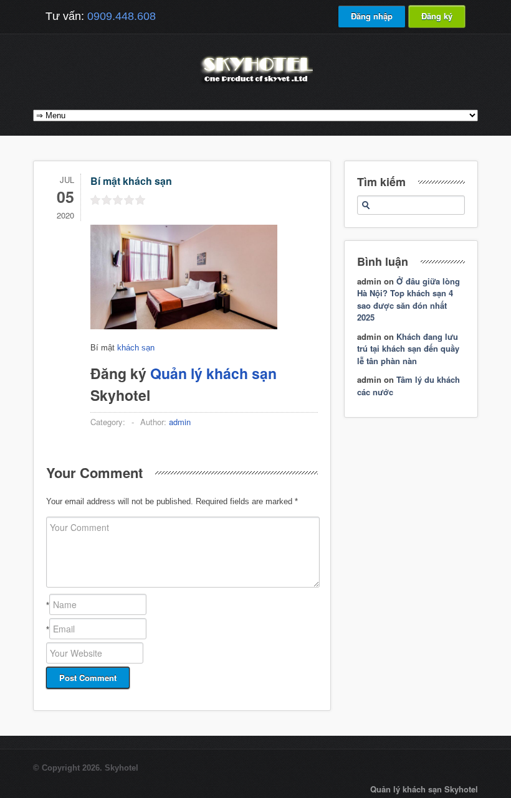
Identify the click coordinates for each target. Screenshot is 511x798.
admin (180, 422)
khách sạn (136, 347)
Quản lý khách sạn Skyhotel (424, 789)
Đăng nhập (372, 16)
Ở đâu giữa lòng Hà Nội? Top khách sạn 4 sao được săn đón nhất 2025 (408, 299)
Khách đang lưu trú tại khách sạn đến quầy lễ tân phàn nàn (408, 349)
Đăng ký (436, 16)
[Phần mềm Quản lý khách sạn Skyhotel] (255, 84)
